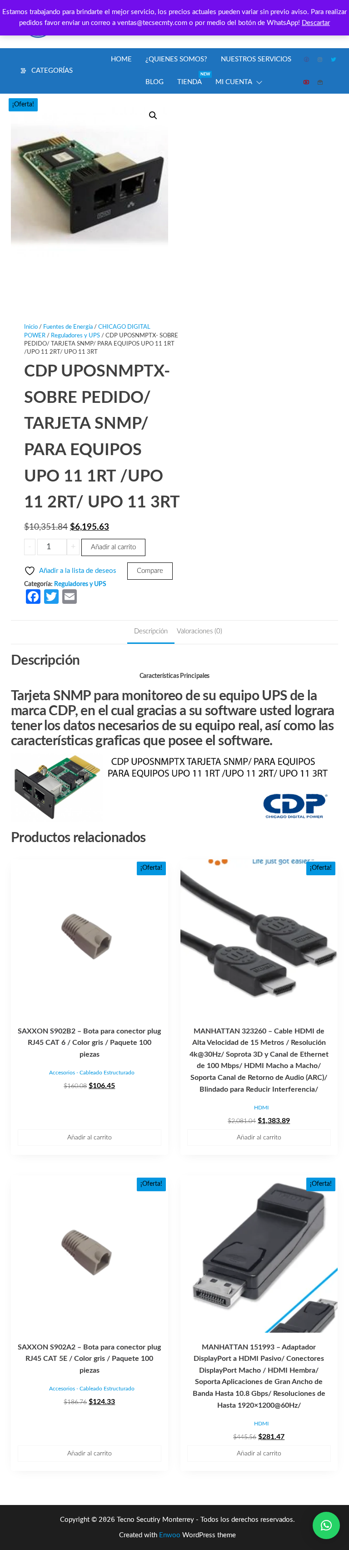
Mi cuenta (233, 82)
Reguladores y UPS (75, 336)
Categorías (52, 70)
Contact (320, 82)
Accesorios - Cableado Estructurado (92, 1072)
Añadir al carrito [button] (89, 1137)
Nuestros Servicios (256, 59)
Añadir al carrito (113, 547)
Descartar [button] (316, 23)
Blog (154, 82)
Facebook (307, 59)
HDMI (261, 1107)
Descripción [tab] (151, 631)
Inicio (31, 327)
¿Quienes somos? (176, 59)
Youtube (307, 82)
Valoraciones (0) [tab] (199, 631)
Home (121, 59)
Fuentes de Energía (68, 327)
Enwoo (169, 1535)
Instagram (320, 59)
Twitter (334, 59)
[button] (153, 115)
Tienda (193, 78)
